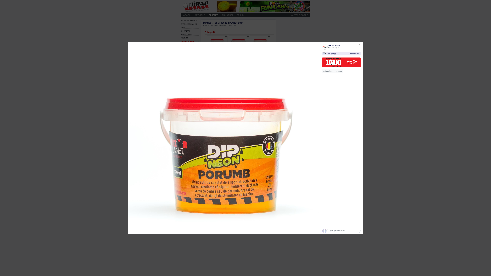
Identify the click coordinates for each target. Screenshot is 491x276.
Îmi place (331, 53)
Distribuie (354, 54)
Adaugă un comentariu (332, 71)
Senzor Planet (334, 45)
